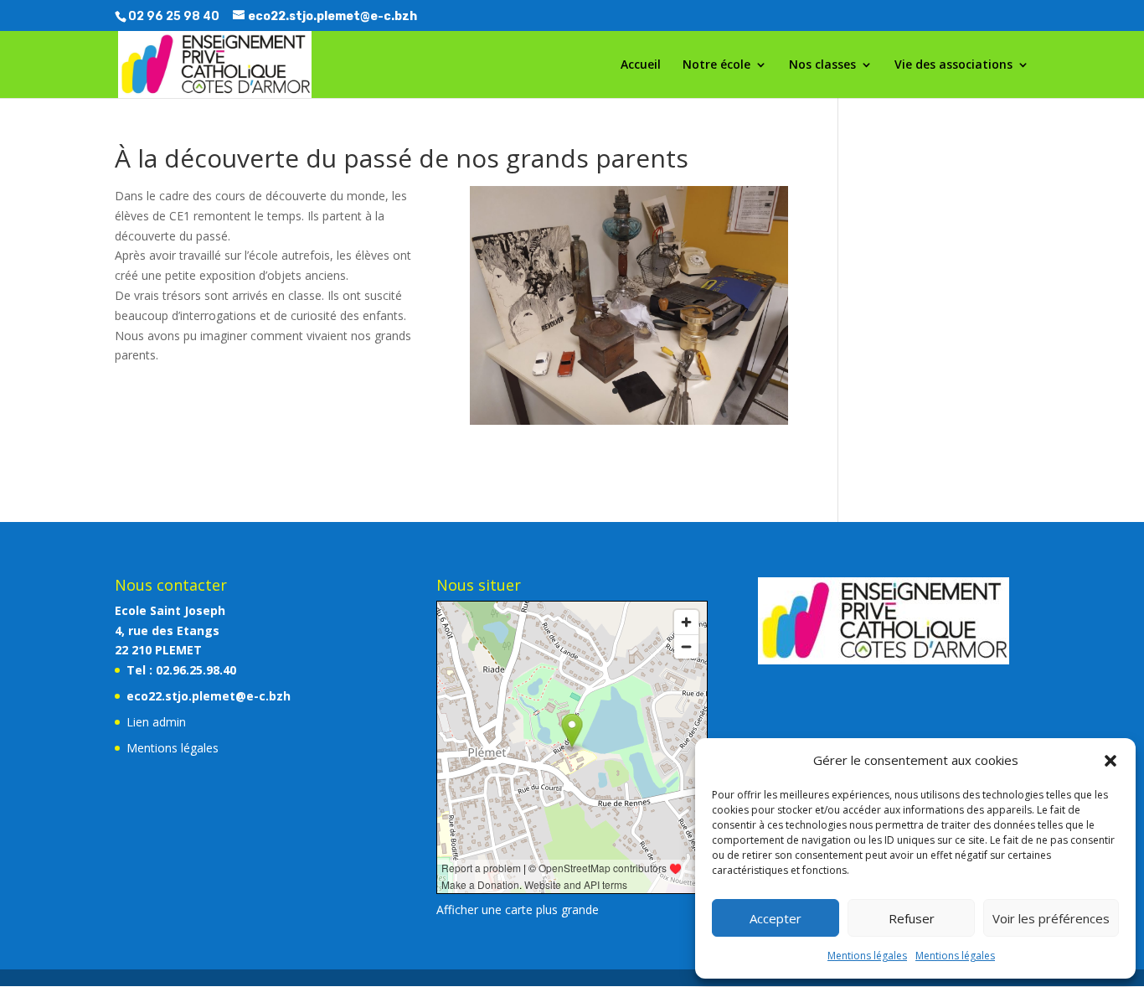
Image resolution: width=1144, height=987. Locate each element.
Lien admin (156, 722)
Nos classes (822, 65)
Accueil (641, 65)
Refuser (912, 918)
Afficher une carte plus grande (517, 909)
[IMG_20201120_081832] (629, 424)
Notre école (716, 65)
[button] (1110, 760)
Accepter (775, 918)
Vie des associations (953, 65)
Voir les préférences (1051, 918)
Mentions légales (867, 955)
